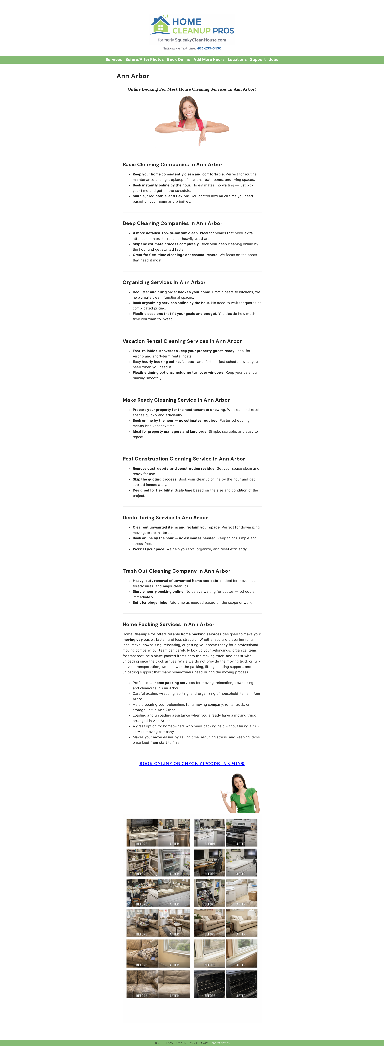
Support (258, 59)
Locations (237, 59)
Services (114, 59)
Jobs (273, 59)
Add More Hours (209, 59)
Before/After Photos (144, 59)
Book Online (178, 59)
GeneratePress (219, 1043)
